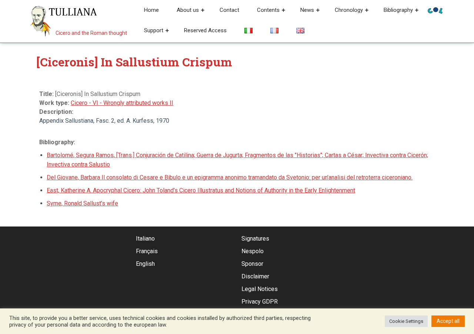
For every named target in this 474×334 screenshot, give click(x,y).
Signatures (255, 238)
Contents (268, 10)
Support (153, 30)
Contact (229, 10)
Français (147, 251)
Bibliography (398, 10)
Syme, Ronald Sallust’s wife (82, 203)
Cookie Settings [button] (406, 321)
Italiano (145, 238)
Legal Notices (259, 288)
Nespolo (252, 251)
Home (151, 10)
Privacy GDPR (259, 301)
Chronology (349, 10)
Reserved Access (205, 30)
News (307, 10)
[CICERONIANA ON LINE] (435, 9)
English (145, 263)
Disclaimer (255, 276)
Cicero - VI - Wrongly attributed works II (122, 102)
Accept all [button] (448, 321)
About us (188, 10)
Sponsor (252, 263)
